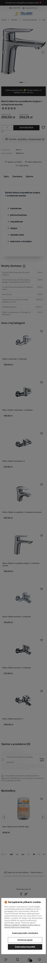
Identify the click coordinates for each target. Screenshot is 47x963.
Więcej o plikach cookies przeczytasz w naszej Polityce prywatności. (22, 926)
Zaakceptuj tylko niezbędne (25, 933)
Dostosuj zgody (25, 940)
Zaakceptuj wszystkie (25, 947)
